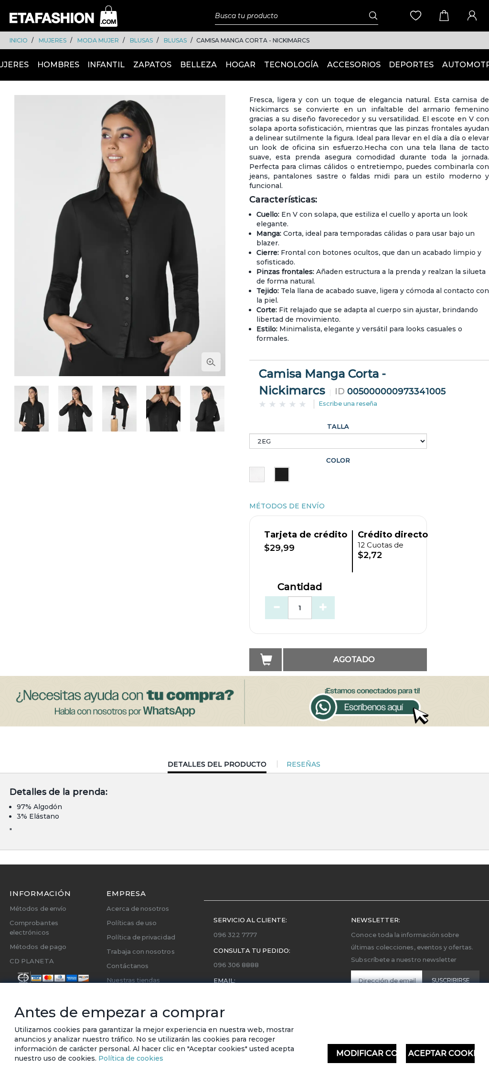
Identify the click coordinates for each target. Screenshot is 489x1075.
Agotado (354, 659)
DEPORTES (411, 64)
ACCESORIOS (354, 64)
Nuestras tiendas (133, 980)
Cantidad (299, 587)
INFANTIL (106, 64)
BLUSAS (141, 40)
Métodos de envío (38, 908)
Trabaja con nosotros (140, 951)
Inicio (19, 40)
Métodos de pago (38, 946)
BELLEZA (198, 64)
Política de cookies (129, 1058)
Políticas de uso (131, 923)
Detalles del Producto (217, 766)
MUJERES (52, 40)
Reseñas (303, 764)
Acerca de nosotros (137, 908)
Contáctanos (127, 966)
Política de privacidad (140, 937)
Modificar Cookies (366, 1053)
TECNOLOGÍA (291, 64)
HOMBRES (58, 64)
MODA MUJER (98, 40)
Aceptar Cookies (441, 1053)
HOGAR (240, 64)
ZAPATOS (152, 64)
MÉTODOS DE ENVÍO (287, 506)
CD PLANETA (32, 961)
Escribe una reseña (348, 403)
